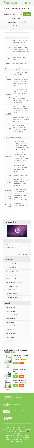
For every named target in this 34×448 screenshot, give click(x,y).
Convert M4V (10, 322)
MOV (7, 341)
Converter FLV (10, 333)
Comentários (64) (17, 359)
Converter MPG (10, 307)
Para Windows (17, 26)
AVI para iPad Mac (11, 264)
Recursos (14, 429)
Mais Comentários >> (25, 254)
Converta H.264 (11, 311)
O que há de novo (17, 18)
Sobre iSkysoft (10, 427)
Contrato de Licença (11, 431)
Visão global (7, 14)
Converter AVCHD (11, 315)
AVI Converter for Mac (12, 275)
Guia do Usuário (17, 14)
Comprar (21, 363)
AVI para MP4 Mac (11, 267)
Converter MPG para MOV (14, 282)
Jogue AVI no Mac (11, 293)
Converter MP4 (10, 329)
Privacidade (6, 429)
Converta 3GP (10, 318)
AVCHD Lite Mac (11, 290)
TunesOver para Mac (19, 380)
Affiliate (19, 429)
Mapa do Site (22, 431)
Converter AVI (10, 337)
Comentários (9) (17, 382)
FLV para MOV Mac (12, 278)
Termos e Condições (21, 427)
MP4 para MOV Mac (12, 286)
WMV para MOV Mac (12, 297)
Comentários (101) (17, 373)
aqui (17, 47)
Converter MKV (10, 326)
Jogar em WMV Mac (12, 271)
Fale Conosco (27, 429)
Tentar (16, 363)
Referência (27, 14)
